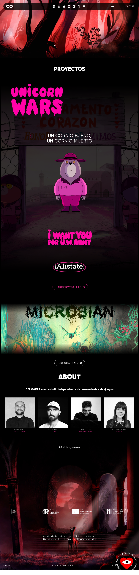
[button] (113, 5)
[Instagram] (58, 6)
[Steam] (53, 6)
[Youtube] (84, 6)
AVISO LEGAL (9, 566)
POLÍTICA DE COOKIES (63, 566)
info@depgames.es (69, 447)
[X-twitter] (79, 6)
